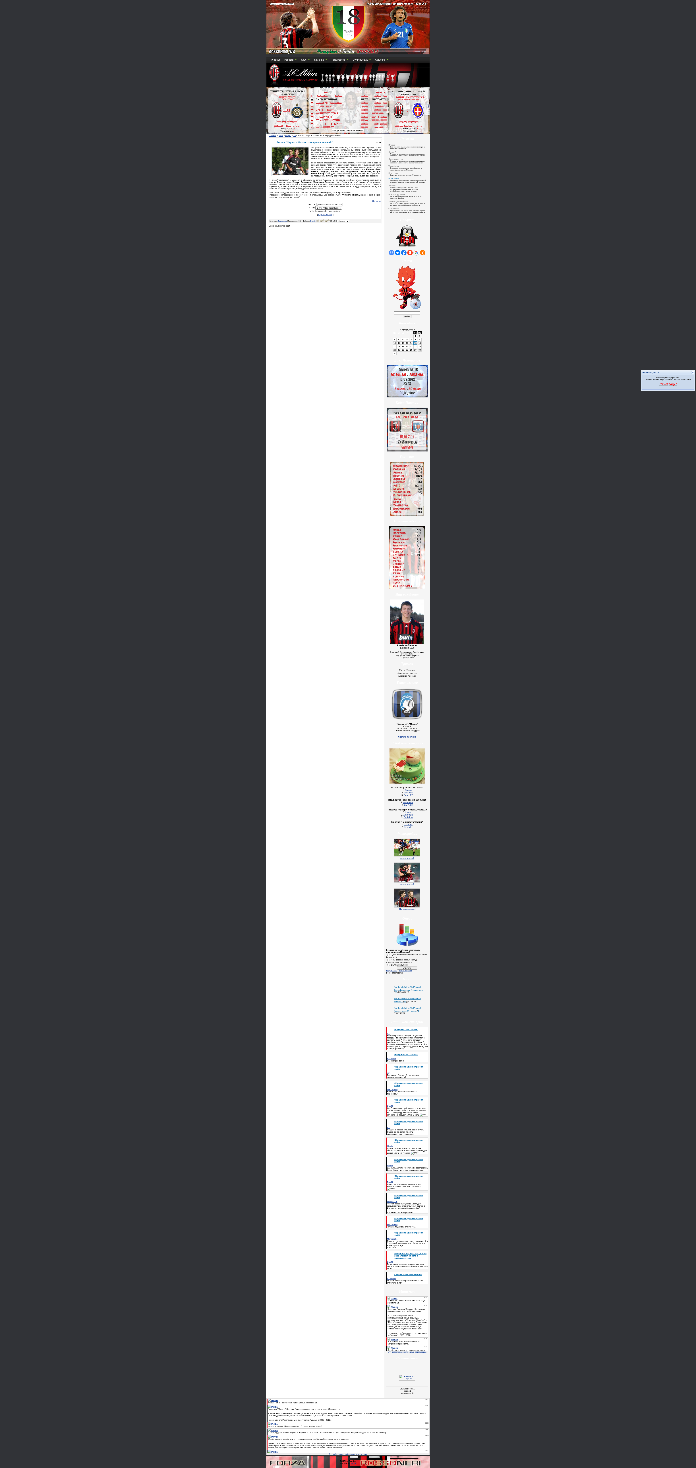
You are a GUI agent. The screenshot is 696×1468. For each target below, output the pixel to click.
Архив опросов (405, 971)
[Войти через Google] (416, 253)
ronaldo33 (391, 1059)
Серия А (392, 152)
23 (420, 346)
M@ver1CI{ (392, 1201)
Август (288, 135)
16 (420, 343)
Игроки (391, 145)
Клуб (303, 59)
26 (403, 350)
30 (420, 350)
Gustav (408, 790)
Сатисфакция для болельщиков (408, 990)
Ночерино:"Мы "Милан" (406, 1029)
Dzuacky (408, 792)
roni (388, 1033)
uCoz (353, 1463)
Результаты (391, 971)
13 (407, 343)
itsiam (408, 812)
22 (415, 346)
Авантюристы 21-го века (405, 1011)
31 (394, 353)
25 (399, 350)
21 (411, 346)
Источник (376, 201)
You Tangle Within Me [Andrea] (407, 987)
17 (394, 346)
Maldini (390, 1146)
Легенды (392, 185)
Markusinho (392, 1089)
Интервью (393, 173)
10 (394, 343)
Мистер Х (398, 1002)
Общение (380, 59)
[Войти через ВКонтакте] (397, 252)
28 (411, 350)
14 (411, 343)
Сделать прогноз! (407, 737)
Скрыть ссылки (325, 214)
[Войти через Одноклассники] (422, 252)
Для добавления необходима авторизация (407, 1352)
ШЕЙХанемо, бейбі (399, 965)
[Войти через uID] (391, 252)
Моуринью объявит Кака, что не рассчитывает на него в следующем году (410, 1256)
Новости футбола (396, 194)
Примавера (282, 221)
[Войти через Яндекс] (410, 252)
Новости (288, 59)
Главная (416, 51)
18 (399, 346)
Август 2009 (407, 330)
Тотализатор (338, 59)
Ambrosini (408, 802)
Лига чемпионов (395, 159)
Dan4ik (313, 221)
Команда (319, 59)
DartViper (408, 817)
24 (394, 350)
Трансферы (393, 166)
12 (403, 343)
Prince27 (408, 795)
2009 (281, 135)
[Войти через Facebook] (404, 252)
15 (294, 135)
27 (407, 350)
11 (399, 343)
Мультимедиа (360, 59)
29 (415, 350)
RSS (424, 51)
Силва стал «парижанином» (408, 1274)
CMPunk (408, 805)
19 (403, 346)
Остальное (393, 209)
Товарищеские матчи (398, 201)
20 (407, 346)
